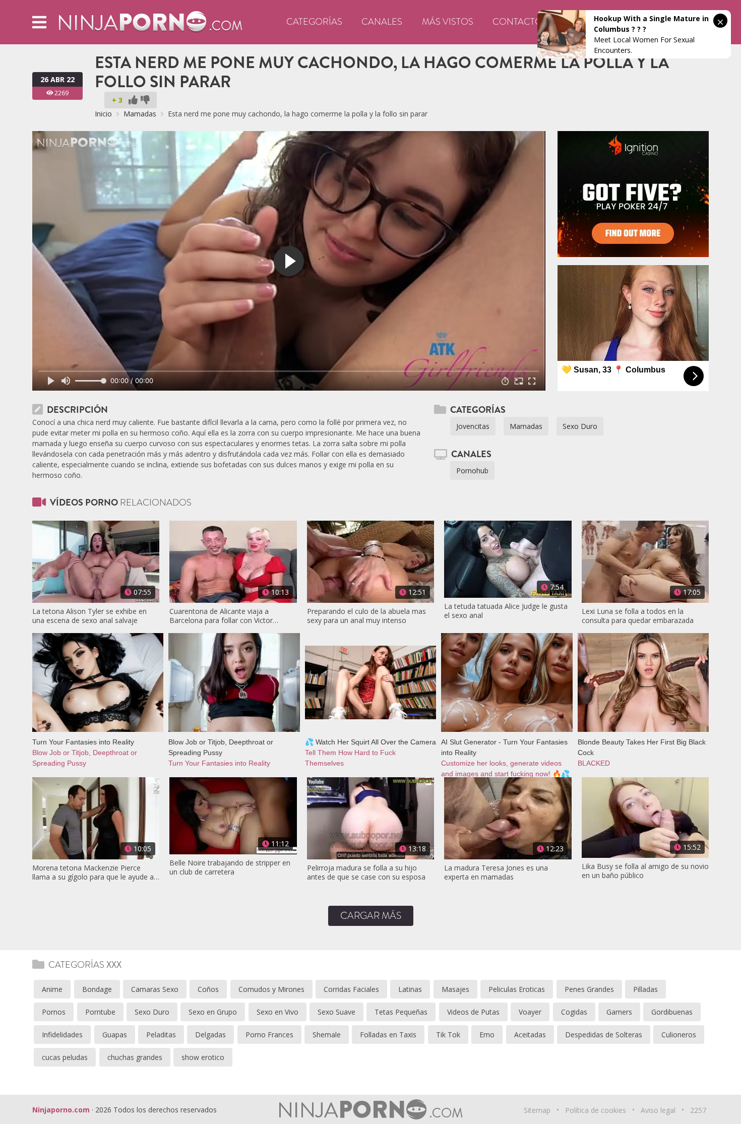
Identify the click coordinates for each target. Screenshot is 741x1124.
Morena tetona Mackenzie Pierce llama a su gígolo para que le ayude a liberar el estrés (93, 872)
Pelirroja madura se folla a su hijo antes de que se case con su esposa (366, 872)
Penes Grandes (589, 989)
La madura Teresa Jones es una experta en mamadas (496, 872)
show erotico (202, 1057)
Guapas (114, 1034)
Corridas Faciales (351, 989)
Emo (487, 1034)
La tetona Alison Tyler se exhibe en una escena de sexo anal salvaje (89, 616)
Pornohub (472, 470)
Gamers (619, 1012)
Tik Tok (448, 1034)
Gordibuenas (672, 1012)
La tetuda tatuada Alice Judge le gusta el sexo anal (506, 611)
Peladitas (161, 1034)
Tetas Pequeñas (401, 1012)
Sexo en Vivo (277, 1012)
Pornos (54, 1012)
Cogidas (574, 1012)
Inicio (103, 113)
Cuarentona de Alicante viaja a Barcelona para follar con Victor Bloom (221, 616)
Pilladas (645, 989)
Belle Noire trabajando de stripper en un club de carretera (229, 867)
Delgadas (210, 1034)
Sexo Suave (336, 1012)
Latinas (410, 989)
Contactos (519, 21)
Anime (52, 989)
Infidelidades (62, 1034)
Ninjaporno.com (61, 1109)
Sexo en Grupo (213, 1012)
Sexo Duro (580, 426)
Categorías (314, 21)
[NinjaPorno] (150, 21)
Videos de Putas (473, 1012)
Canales (381, 21)
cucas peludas (65, 1057)
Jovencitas (472, 426)
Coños (208, 989)
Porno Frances (269, 1034)
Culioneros (678, 1034)
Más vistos (447, 21)
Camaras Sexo (154, 989)
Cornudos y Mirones (271, 989)
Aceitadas (530, 1034)
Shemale (327, 1034)
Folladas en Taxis (388, 1034)
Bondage (97, 989)
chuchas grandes (134, 1057)
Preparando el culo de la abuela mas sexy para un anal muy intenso (366, 616)
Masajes (455, 989)
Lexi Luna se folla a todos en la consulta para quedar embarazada (638, 616)
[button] (39, 22)
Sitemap (537, 1110)
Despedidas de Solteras (603, 1034)
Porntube (100, 1012)
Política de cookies (595, 1110)
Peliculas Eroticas (516, 989)
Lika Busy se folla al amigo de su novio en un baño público (645, 871)
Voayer (530, 1012)
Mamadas (140, 113)
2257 (698, 1110)
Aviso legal (658, 1110)
